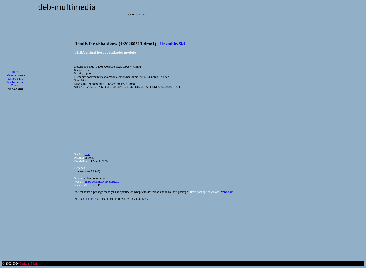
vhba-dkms (227, 192)
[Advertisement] (15, 155)
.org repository (136, 14)
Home (15, 71)
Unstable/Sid (172, 43)
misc (87, 154)
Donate (15, 85)
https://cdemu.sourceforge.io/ (102, 181)
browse (94, 198)
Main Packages (15, 75)
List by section (15, 82)
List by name (15, 78)
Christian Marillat (29, 263)
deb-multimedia (67, 7)
